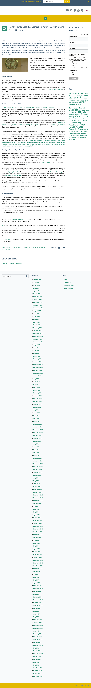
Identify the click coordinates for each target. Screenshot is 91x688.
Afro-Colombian (76, 93)
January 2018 (37, 557)
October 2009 (37, 670)
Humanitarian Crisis (83, 110)
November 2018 (38, 529)
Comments (68, 285)
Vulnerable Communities (80, 137)
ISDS (83, 120)
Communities (84, 100)
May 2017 (36, 580)
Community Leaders (73, 102)
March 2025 (36, 325)
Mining (78, 123)
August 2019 (37, 503)
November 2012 (38, 645)
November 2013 (38, 636)
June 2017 (36, 577)
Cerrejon (80, 96)
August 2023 (37, 376)
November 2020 (38, 466)
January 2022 (37, 427)
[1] (27, 164)
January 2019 (37, 523)
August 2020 (37, 475)
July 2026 (36, 282)
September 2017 (38, 568)
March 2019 (36, 517)
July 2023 (36, 379)
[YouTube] (78, 10)
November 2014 (38, 625)
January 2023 (37, 396)
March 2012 (36, 651)
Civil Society (75, 98)
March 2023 (36, 390)
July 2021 (36, 444)
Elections (80, 106)
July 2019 (36, 506)
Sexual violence (79, 131)
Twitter (12, 263)
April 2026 (36, 291)
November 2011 (38, 653)
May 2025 (36, 319)
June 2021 (36, 447)
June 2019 (36, 509)
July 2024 (36, 347)
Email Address (73, 36)
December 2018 (38, 526)
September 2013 (38, 639)
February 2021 (37, 458)
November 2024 (38, 336)
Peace (19, 247)
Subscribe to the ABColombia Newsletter (31, 1)
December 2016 (38, 588)
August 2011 (37, 659)
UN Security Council (82, 135)
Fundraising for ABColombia (79, 68)
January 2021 (37, 461)
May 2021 (36, 449)
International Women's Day (75, 120)
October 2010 (37, 668)
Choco (85, 96)
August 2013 (37, 642)
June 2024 (36, 350)
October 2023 (37, 370)
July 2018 (36, 540)
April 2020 (36, 483)
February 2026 (37, 296)
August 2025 (37, 311)
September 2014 (38, 628)
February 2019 (37, 520)
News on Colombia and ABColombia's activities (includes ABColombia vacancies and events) (78, 60)
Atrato (86, 93)
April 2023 (36, 387)
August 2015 (37, 608)
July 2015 (36, 611)
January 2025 (37, 330)
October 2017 (37, 566)
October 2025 (37, 305)
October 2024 (37, 339)
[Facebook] (74, 10)
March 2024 (36, 356)
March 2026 (36, 294)
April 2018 (36, 549)
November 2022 (38, 398)
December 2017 (38, 560)
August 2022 (37, 407)
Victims (71, 137)
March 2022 (36, 421)
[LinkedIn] (82, 10)
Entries (67, 282)
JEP (86, 120)
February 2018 (37, 554)
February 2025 (37, 328)
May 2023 (36, 384)
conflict (82, 102)
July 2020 (36, 478)
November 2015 (38, 600)
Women (72, 139)
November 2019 (38, 498)
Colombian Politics (74, 100)
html (73, 72)
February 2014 (37, 634)
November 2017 (38, 563)
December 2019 (38, 495)
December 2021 (38, 430)
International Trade (79, 118)
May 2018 (36, 546)
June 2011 (36, 662)
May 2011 (36, 665)
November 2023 (38, 367)
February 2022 (37, 424)
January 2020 (37, 492)
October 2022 (37, 401)
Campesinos (72, 96)
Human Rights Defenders (78, 114)
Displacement (73, 106)
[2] (2, 225)
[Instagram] (67, 10)
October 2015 (37, 602)
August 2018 (37, 537)
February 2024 (37, 359)
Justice (70, 122)
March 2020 (36, 486)
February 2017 (37, 585)
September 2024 (38, 342)
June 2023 (36, 381)
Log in (66, 279)
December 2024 (38, 333)
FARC (70, 110)
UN (77, 135)
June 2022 (36, 413)
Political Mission (38, 247)
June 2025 (36, 316)
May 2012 (36, 648)
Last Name (72, 48)
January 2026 (37, 299)
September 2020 (38, 472)
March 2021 (36, 455)
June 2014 (36, 631)
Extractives (83, 108)
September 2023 (38, 373)
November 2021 (38, 432)
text (73, 74)
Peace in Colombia (78, 129)
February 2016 (37, 597)
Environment (73, 108)
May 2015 (36, 617)
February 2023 (37, 393)
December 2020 (38, 464)
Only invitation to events (78, 64)
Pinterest (19, 263)
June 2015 (36, 614)
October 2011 (37, 656)
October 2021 (37, 435)
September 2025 (38, 308)
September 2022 (38, 404)
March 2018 (36, 551)
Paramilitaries (74, 125)
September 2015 (38, 605)
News (15, 247)
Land (74, 123)
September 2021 (38, 438)
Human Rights (10, 247)
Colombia (84, 98)
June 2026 (36, 285)
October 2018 (37, 532)
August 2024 (37, 345)
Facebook (5, 263)
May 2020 (36, 481)
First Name (72, 42)
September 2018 (38, 534)
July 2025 (36, 313)
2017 (4, 247)
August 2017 (37, 571)
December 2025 (38, 302)
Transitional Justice (79, 133)
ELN (84, 106)
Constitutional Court (75, 104)
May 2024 (36, 353)
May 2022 (36, 415)
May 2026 (36, 288)
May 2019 (36, 512)
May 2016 (36, 594)
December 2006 (38, 676)
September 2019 (38, 500)
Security (71, 131)
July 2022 (36, 410)
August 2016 (37, 591)
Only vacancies (76, 66)
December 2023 (38, 364)
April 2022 (36, 418)
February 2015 (37, 619)
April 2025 (36, 322)
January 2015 (37, 622)
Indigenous (74, 116)
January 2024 (37, 362)
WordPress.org (68, 288)
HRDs (75, 110)
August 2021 (37, 441)
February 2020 (37, 489)
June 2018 (36, 543)
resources (32, 172)
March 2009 (36, 673)
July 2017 (36, 574)
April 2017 (36, 583)
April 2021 (36, 452)
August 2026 (37, 279)
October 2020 (37, 469)
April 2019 (36, 515)
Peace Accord (29, 247)
